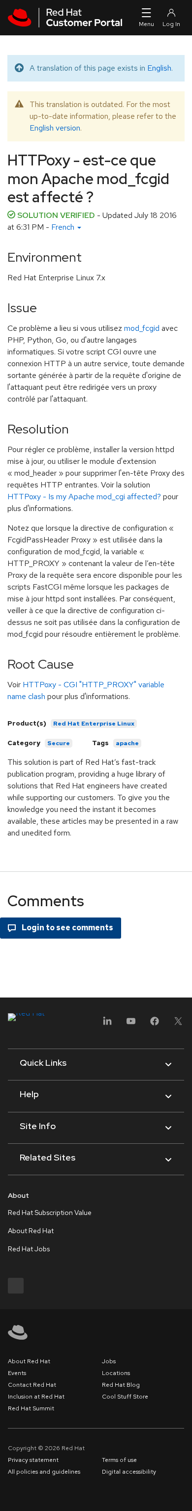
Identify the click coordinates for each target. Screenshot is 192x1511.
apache (127, 743)
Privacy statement (33, 1460)
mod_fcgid (142, 328)
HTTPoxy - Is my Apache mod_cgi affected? (84, 496)
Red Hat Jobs (29, 1248)
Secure (58, 743)
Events (17, 1373)
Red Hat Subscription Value (50, 1212)
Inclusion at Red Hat (36, 1397)
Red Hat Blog (121, 1385)
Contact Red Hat (32, 1385)
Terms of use (119, 1460)
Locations (116, 1373)
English (159, 68)
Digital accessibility (129, 1472)
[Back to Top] (181, 1493)
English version (55, 128)
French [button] (63, 227)
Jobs (109, 1361)
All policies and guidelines (44, 1472)
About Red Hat (31, 1230)
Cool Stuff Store (125, 1397)
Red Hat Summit (31, 1408)
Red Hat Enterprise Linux (93, 724)
